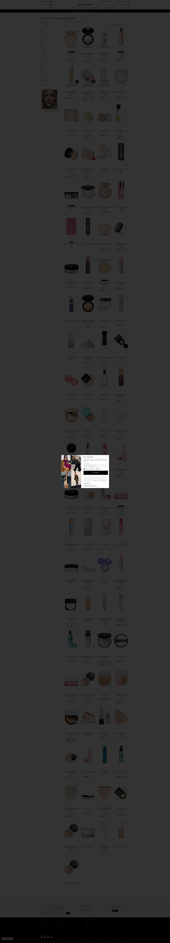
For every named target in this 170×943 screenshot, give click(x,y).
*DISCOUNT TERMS (87, 483)
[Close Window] (108, 456)
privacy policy (105, 479)
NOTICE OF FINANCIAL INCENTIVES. (100, 480)
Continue (96, 472)
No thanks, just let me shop (90, 485)
